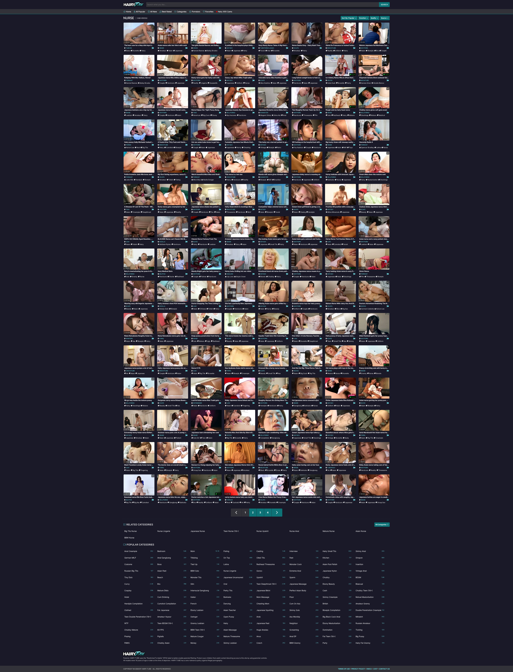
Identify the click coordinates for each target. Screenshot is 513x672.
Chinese (203, 309)
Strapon (370, 558)
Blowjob (371, 51)
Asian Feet (171, 571)
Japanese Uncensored (238, 577)
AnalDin (229, 274)
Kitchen (337, 558)
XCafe (262, 80)
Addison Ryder (165, 244)
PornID (128, 145)
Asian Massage (238, 630)
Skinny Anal (370, 551)
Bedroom (171, 551)
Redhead (336, 115)
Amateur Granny (370, 603)
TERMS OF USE (344, 669)
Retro (279, 147)
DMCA (369, 669)
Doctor (171, 277)
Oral (238, 584)
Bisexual (370, 584)
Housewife (213, 83)
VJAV (127, 242)
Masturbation (373, 180)
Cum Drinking (171, 597)
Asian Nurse (361, 531)
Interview (303, 551)
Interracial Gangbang (205, 590)
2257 (375, 669)
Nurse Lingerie (163, 531)
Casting (270, 551)
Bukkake (330, 180)
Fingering (246, 406)
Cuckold (235, 502)
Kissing (303, 212)
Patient (178, 438)
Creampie (136, 212)
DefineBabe (197, 403)
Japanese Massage (303, 584)
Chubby (271, 277)
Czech (270, 643)
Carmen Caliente (367, 309)
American (197, 115)
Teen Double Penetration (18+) (138, 617)
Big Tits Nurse (130, 531)
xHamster (264, 113)
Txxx (195, 113)
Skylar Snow (241, 277)
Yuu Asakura (298, 147)
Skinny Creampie (337, 597)
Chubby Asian (171, 643)
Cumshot (169, 147)
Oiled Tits (270, 558)
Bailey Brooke (212, 51)
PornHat (129, 80)
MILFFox (162, 274)
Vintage (263, 147)
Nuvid (195, 242)
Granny (134, 277)
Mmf (249, 212)
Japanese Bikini (270, 590)
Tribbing (205, 558)
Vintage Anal (370, 571)
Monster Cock (303, 564)
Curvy (138, 584)
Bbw (338, 309)
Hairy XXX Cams (224, 11)
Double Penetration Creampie (370, 610)
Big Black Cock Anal (337, 617)
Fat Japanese (171, 610)
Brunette (135, 51)
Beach (171, 577)
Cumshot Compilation (171, 603)
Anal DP (303, 636)
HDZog (329, 80)
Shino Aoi (277, 115)
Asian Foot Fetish (337, 564)
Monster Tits (205, 577)
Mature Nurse (329, 531)
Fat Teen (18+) (337, 636)
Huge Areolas (270, 630)
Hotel (138, 597)
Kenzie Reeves (198, 51)
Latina (378, 147)
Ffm (316, 115)
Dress (278, 470)
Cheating (247, 147)
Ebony (214, 115)
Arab (270, 617)
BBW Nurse (129, 538)
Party (337, 643)
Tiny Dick (138, 577)
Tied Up (205, 564)
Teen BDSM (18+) (171, 623)
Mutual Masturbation (370, 597)
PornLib (229, 500)
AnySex (229, 48)
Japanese (178, 51)
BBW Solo (205, 571)
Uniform (338, 51)
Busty (347, 438)
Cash (337, 590)
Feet (303, 558)
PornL (161, 338)
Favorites (209, 11)
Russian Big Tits (138, 571)
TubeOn (129, 48)
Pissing (138, 636)
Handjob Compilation (138, 603)
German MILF (138, 558)
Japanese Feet (270, 623)
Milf (345, 147)
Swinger (205, 617)
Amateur (163, 51)
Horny (238, 147)
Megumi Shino (265, 115)
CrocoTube (231, 177)
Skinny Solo (303, 610)
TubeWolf (331, 468)
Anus (270, 636)
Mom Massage (270, 597)
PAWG (138, 643)
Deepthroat (146, 212)
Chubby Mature (138, 630)
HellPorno (230, 113)
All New (153, 11)
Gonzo (270, 571)
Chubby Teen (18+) (370, 590)
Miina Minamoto (333, 212)
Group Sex (197, 470)
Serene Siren (366, 83)
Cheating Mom (270, 603)
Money (205, 643)
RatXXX (263, 209)
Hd (127, 373)
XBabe (161, 48)
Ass (134, 341)
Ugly (208, 341)
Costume (138, 564)
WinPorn (129, 338)
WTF (138, 623)
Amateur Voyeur (171, 617)
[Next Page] (277, 513)
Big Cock (206, 115)
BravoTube (331, 48)
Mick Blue (197, 180)
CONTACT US (384, 669)
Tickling (370, 630)
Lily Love (230, 277)
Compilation (264, 438)
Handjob (139, 180)
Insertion (370, 564)
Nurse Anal (294, 531)
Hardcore (171, 83)
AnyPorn (364, 48)
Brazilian (277, 180)
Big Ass (345, 309)
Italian (205, 597)
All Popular (140, 11)
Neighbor (303, 623)
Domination (337, 630)
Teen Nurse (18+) (231, 531)
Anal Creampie (138, 551)
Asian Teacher (238, 610)
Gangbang (298, 406)
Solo (329, 115)
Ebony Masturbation (337, 623)
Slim (205, 584)
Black (262, 470)
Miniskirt (370, 617)
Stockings (364, 115)
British (337, 603)
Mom (205, 551)
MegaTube (365, 80)
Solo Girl (196, 438)
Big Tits (145, 147)
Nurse (247, 83)
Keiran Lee (130, 147)
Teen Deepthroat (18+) (270, 584)
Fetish (170, 180)
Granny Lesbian (205, 623)
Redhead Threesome (270, 564)
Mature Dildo (171, 590)
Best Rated (167, 11)
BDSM (370, 577)
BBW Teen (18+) (205, 630)
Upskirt (270, 577)
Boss (171, 564)
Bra (377, 51)
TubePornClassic (267, 48)
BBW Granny (303, 643)
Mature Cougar (205, 636)
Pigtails (171, 636)
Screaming (303, 630)
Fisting (177, 180)
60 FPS (171, 630)
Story (145, 115)
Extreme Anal (303, 571)
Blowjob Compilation (337, 610)
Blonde (263, 277)
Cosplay (138, 590)
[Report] (152, 48)
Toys (351, 147)
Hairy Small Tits (337, 551)
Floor (303, 597)
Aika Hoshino (265, 83)
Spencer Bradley (367, 147)
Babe (128, 51)
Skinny (351, 341)
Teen (329, 341)
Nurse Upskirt (262, 531)
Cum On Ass (303, 603)
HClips (296, 48)
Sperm (303, 577)
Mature (352, 115)
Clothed (138, 610)
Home (128, 11)
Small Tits (273, 244)
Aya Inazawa (231, 115)
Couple (383, 51)
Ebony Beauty (337, 584)
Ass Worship (303, 617)
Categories (181, 11)
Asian (170, 51)
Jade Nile (129, 180)
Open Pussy (238, 617)
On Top (238, 558)
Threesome (308, 115)
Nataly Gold (164, 309)
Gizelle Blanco (378, 83)
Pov (212, 212)
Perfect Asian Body (303, 590)
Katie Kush (331, 83)
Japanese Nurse (198, 531)
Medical (382, 115)
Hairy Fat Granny (370, 643)
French (205, 603)
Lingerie (204, 83)
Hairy (143, 51)
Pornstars (195, 11)
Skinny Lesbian (238, 643)
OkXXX (195, 48)
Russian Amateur (370, 623)
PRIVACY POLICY (358, 669)
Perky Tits (238, 590)
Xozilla (162, 242)
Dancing (238, 603)
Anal (269, 51)
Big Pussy (370, 636)
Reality (330, 51)
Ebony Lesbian (205, 610)
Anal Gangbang (171, 558)
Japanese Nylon (337, 571)
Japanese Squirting (270, 610)
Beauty (363, 212)
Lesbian (129, 115)
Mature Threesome (238, 636)
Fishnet (203, 277)
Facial (262, 51)
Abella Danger (208, 180)
